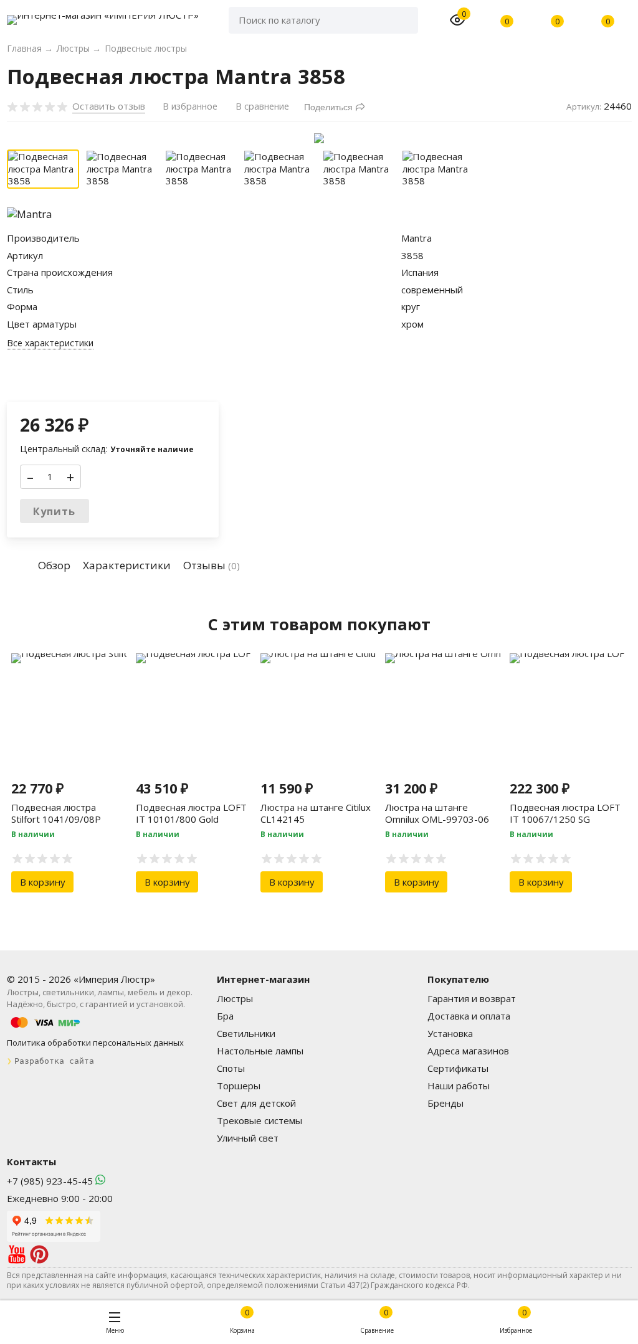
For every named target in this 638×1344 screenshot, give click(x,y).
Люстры (235, 998)
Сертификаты (457, 1068)
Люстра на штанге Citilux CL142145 (315, 813)
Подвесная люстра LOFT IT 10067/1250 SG (565, 813)
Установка (450, 1033)
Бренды (445, 1103)
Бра (225, 1016)
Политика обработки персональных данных (95, 1042)
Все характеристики (50, 343)
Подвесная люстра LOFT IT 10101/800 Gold (191, 813)
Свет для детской (256, 1103)
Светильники (246, 1033)
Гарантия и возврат (471, 998)
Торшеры (238, 1085)
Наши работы (458, 1085)
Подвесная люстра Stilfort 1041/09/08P (56, 813)
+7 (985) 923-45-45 (50, 1181)
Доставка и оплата (468, 1016)
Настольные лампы (260, 1050)
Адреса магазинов (468, 1050)
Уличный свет (248, 1138)
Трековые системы (259, 1120)
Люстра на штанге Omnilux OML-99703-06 (437, 813)
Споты (231, 1068)
